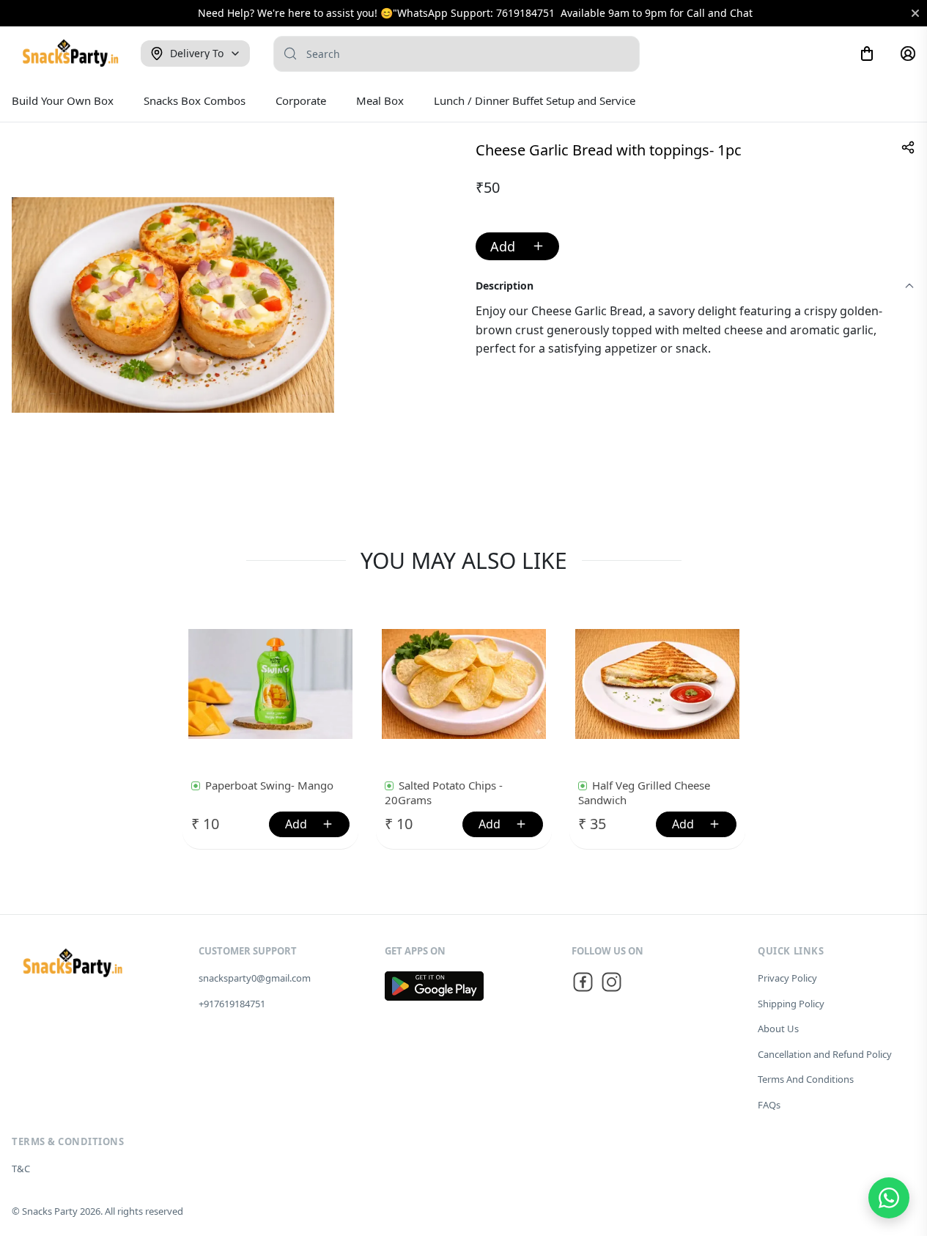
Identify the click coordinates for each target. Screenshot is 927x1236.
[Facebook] (583, 984)
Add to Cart (517, 246)
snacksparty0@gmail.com (255, 978)
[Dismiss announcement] (915, 13)
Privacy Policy (787, 978)
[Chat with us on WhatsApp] (888, 1197)
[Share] (908, 147)
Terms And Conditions (806, 1079)
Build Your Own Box (63, 100)
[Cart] (867, 53)
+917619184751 (232, 1003)
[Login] (908, 53)
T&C (21, 1168)
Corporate (301, 100)
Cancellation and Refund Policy (825, 1054)
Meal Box (380, 100)
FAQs (769, 1104)
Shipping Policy (791, 1003)
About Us (778, 1028)
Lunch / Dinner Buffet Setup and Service (534, 100)
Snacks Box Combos (194, 100)
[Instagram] (611, 984)
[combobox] (456, 54)
